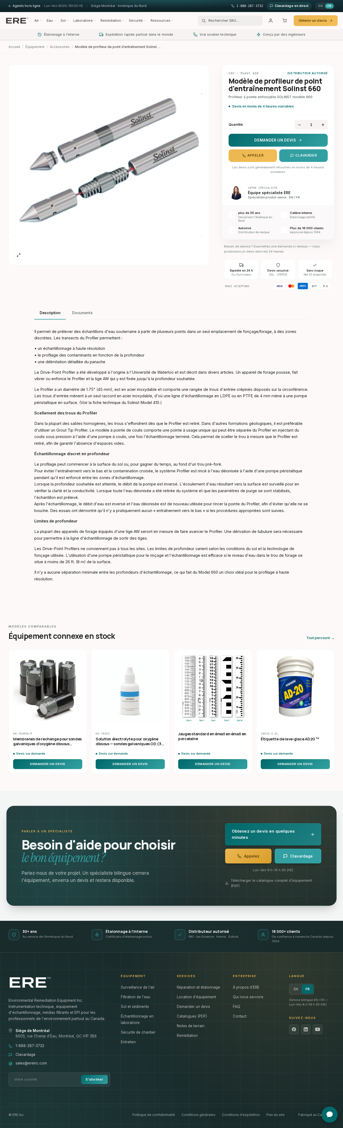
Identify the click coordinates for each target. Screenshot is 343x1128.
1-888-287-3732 (30, 1046)
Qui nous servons (248, 997)
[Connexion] (271, 21)
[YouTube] (317, 1029)
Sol (63, 20)
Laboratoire (83, 20)
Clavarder (306, 155)
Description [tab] (50, 313)
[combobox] (233, 20)
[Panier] (284, 21)
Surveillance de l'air (138, 987)
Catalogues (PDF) (192, 1016)
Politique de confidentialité (153, 1115)
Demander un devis (275, 140)
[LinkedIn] (306, 1029)
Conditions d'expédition (241, 1115)
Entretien (128, 1042)
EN (320, 6)
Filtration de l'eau (135, 997)
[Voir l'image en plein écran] (18, 255)
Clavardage (25, 1054)
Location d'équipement (196, 997)
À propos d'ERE (246, 987)
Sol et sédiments (135, 1006)
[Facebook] (294, 1029)
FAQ (236, 1006)
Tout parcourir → (320, 638)
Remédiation (110, 20)
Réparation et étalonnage (198, 987)
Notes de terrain (190, 1026)
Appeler (255, 155)
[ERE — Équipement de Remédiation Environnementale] (17, 21)
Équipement (34, 47)
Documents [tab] (82, 313)
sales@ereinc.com (31, 1063)
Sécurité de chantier (138, 1032)
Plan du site (275, 1115)
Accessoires (60, 47)
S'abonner (94, 1079)
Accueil (14, 47)
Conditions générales (198, 1115)
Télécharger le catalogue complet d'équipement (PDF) (271, 883)
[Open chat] (330, 1115)
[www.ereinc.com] (59, 982)
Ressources (160, 20)
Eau (50, 20)
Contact (240, 1016)
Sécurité (136, 20)
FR (329, 6)
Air (36, 20)
